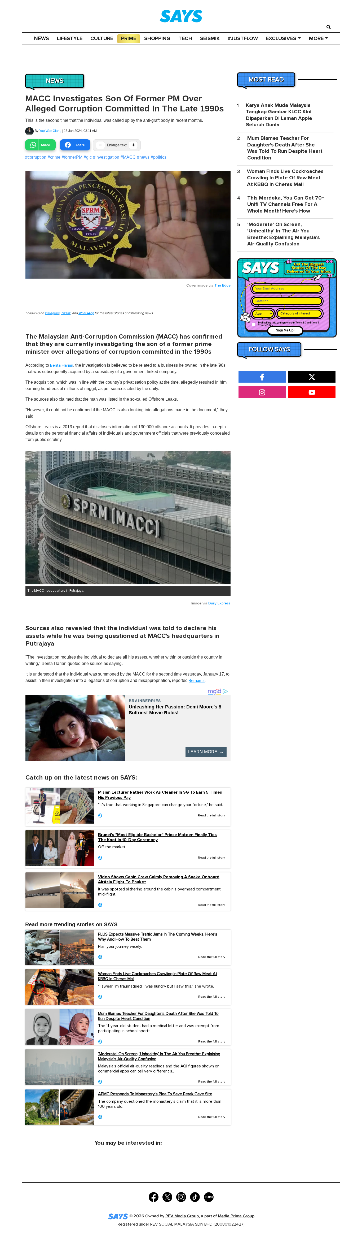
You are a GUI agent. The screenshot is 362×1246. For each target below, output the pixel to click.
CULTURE (101, 38)
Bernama (197, 680)
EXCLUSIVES (281, 38)
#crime (54, 157)
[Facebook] (153, 1196)
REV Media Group (182, 1216)
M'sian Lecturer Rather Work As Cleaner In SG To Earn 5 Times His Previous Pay (160, 795)
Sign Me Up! (285, 330)
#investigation (106, 157)
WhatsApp (86, 313)
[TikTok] (195, 1196)
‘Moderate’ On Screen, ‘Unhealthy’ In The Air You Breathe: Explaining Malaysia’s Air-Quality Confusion (159, 1056)
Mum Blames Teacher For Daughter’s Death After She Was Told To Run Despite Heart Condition (158, 1016)
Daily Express (219, 603)
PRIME (128, 38)
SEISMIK (210, 38)
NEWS (41, 38)
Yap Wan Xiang (50, 131)
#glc (88, 157)
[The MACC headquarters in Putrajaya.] (128, 517)
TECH (185, 38)
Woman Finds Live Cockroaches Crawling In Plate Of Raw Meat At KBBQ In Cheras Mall (157, 976)
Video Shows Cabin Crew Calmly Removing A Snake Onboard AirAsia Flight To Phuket (158, 880)
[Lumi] (209, 1196)
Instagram (52, 313)
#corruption (35, 157)
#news (143, 157)
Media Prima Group (236, 1216)
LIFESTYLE (69, 38)
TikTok (65, 313)
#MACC (128, 157)
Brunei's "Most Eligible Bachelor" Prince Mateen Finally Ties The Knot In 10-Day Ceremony (157, 837)
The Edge (222, 285)
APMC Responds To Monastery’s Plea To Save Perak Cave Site (155, 1094)
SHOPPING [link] (157, 38)
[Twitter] (167, 1196)
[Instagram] (181, 1196)
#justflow (243, 38)
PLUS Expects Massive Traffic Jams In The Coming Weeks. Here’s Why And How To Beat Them (157, 936)
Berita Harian (61, 365)
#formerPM (72, 157)
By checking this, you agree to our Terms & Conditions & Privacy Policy (288, 324)
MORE (316, 38)
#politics (158, 157)
